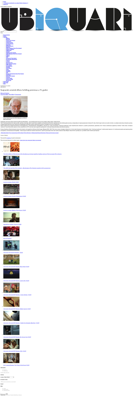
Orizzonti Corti (9, 62)
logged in (9, 138)
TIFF (7, 72)
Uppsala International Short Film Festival (15, 73)
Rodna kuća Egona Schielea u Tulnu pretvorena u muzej (45, 132)
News (4, 83)
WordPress (7, 394)
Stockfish (8, 70)
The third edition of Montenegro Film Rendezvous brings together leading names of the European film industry (32, 154)
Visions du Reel (9, 79)
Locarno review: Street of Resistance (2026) (14, 196)
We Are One (8, 80)
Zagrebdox (8, 74)
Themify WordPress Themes (16, 394)
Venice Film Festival (10, 76)
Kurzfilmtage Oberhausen (11, 59)
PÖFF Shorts (9, 64)
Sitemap (5, 369)
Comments (6, 390)
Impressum (5, 370)
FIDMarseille (8, 50)
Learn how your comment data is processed (30, 140)
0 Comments (18, 94)
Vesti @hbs (11, 94)
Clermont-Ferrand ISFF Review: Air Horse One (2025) (17, 337)
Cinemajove (8, 41)
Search (2, 31)
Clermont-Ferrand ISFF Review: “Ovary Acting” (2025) (17, 294)
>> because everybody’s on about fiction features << (15, 3)
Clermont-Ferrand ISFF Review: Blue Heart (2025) (16, 266)
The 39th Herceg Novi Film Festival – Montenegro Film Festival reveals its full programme (26, 168)
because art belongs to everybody (9, 381)
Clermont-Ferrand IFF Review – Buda (13, 252)
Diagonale (8, 44)
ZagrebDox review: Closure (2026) (12, 224)
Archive (2, 377)
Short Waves (8, 68)
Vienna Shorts (9, 78)
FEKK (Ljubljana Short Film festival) (14, 48)
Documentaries (6, 34)
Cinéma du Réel (9, 42)
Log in (4, 388)
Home (4, 1)
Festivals (5, 37)
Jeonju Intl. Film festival (11, 58)
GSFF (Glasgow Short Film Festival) (14, 53)
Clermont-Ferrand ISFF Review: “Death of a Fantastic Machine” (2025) (21, 323)
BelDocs (8, 38)
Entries (5, 389)
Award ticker (6, 81)
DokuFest (8, 47)
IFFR (7, 57)
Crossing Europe (9, 43)
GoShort (8, 51)
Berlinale (8, 39)
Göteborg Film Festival (11, 52)
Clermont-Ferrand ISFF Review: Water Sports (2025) (17, 309)
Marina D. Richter (5, 93)
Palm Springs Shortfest (11, 63)
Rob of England (7, 238)
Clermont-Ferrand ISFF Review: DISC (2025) (14, 351)
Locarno (8, 61)
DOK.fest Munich (9, 46)
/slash (7, 69)
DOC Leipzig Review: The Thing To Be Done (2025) (16, 365)
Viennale (8, 77)
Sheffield (8, 67)
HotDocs (8, 54)
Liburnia (8, 60)
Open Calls (5, 82)
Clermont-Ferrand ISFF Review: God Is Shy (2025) (16, 280)
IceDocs (7, 56)
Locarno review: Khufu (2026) (11, 182)
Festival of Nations (10, 49)
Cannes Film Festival (10, 40)
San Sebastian (9, 66)
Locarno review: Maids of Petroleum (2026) (14, 210)
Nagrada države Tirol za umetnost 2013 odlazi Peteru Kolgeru (16, 132)
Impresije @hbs (4, 94)
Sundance (8, 71)
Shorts (4, 36)
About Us (5, 4)
